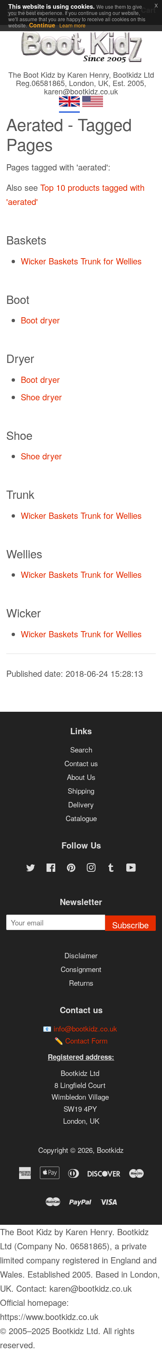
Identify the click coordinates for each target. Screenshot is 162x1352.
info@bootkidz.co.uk (85, 1028)
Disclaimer (81, 955)
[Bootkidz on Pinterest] (71, 868)
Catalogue (81, 818)
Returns (81, 982)
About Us (81, 777)
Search (81, 749)
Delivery (81, 804)
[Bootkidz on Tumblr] (110, 868)
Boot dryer (40, 320)
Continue (42, 25)
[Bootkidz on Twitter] (30, 868)
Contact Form (86, 1040)
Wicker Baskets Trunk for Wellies (81, 261)
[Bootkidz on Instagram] (91, 868)
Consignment (81, 969)
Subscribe (130, 925)
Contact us (81, 763)
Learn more (72, 25)
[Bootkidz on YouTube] (131, 868)
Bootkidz (110, 1150)
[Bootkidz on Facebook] (51, 868)
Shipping (81, 790)
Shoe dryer (41, 397)
